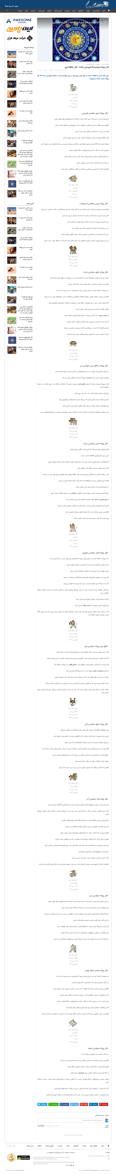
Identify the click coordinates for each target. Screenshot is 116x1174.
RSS (108, 1159)
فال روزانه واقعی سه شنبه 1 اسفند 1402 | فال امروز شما (25, 182)
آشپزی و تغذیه (58, 11)
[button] (7, 11)
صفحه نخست (105, 64)
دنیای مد (67, 11)
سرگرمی (33, 11)
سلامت (88, 11)
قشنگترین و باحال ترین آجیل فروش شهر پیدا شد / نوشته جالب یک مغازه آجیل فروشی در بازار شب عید (25, 153)
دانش (73, 11)
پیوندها (20, 11)
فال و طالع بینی (90, 64)
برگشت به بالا (12, 1146)
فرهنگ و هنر (96, 11)
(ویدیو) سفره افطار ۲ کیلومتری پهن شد (26, 142)
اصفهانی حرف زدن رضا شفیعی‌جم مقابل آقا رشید (25, 82)
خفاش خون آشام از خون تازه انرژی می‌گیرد (25, 102)
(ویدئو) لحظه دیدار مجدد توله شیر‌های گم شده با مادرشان (25, 163)
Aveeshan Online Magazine (91, 1170)
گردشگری (80, 11)
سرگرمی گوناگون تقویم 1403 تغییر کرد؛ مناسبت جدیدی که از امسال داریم (24, 173)
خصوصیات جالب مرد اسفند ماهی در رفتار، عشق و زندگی (25, 193)
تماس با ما (90, 1156)
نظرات (41, 70)
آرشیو (26, 11)
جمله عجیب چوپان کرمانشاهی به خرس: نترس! (25, 72)
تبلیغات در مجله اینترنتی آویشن (102, 1156)
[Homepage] (109, 11)
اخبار (103, 11)
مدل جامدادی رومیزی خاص (24, 131)
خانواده (49, 11)
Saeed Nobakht (19, 1170)
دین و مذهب (41, 11)
